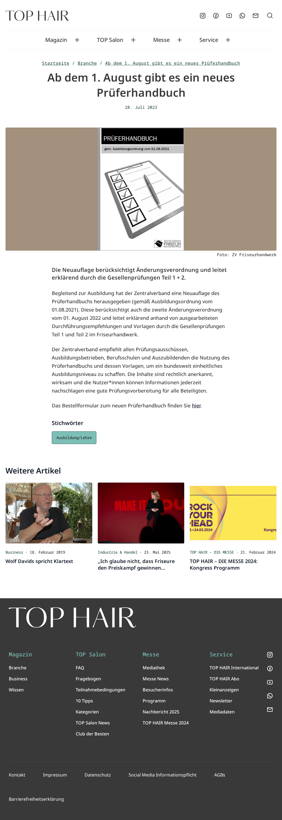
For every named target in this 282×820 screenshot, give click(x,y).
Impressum (55, 775)
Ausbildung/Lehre (74, 437)
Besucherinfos (158, 690)
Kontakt (17, 775)
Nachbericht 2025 (161, 712)
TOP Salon (110, 40)
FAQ (80, 668)
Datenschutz (98, 775)
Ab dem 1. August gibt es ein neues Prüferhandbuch (172, 63)
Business (18, 679)
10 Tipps (84, 701)
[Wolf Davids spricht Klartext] (49, 513)
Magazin (56, 40)
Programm (154, 701)
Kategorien (87, 712)
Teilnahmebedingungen (100, 690)
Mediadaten (222, 712)
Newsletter (221, 701)
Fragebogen (88, 679)
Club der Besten (92, 734)
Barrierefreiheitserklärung (36, 799)
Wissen (16, 690)
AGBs (219, 775)
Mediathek (154, 668)
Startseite (55, 63)
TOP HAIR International (234, 668)
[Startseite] (37, 15)
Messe (161, 40)
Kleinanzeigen (224, 690)
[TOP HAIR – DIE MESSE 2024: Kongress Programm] (233, 513)
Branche (87, 63)
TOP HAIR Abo (224, 679)
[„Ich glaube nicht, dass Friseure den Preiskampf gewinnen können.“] (141, 513)
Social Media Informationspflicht (163, 775)
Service (208, 40)
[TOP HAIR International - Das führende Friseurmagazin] (72, 617)
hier (196, 405)
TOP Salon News (93, 723)
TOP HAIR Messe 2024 (166, 723)
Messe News (156, 679)
